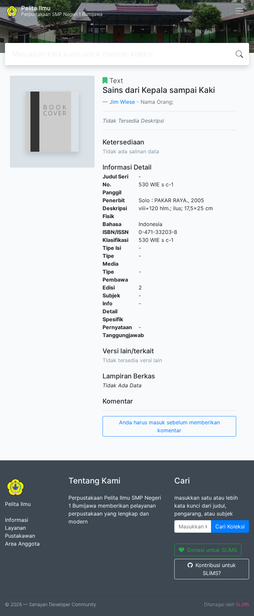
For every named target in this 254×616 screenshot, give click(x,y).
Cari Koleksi (230, 526)
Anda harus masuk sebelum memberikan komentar (169, 426)
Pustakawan (20, 535)
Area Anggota (22, 543)
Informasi (16, 520)
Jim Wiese (122, 101)
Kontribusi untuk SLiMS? (215, 569)
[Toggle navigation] (239, 11)
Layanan (15, 527)
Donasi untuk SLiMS (212, 550)
